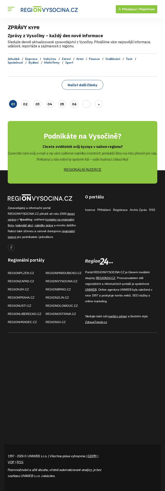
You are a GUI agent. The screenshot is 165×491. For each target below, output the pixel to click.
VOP (11, 462)
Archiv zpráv (138, 210)
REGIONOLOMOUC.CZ (62, 305)
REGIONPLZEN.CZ (21, 273)
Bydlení (33, 62)
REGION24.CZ (56, 322)
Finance (94, 59)
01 (13, 104)
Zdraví (66, 59)
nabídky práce (44, 225)
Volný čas (49, 59)
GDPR (92, 456)
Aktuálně (13, 59)
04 (49, 104)
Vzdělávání (112, 59)
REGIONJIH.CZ (18, 289)
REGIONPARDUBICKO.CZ (64, 273)
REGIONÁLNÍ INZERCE (82, 170)
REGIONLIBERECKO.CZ (24, 314)
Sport (69, 62)
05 (62, 104)
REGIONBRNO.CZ (58, 289)
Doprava (31, 59)
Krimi (79, 59)
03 (37, 104)
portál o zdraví (117, 316)
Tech (129, 59)
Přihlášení (104, 210)
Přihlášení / (129, 9)
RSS (152, 210)
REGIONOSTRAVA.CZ (61, 314)
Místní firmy (52, 62)
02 (25, 104)
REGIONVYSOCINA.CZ (62, 281)
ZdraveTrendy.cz (96, 322)
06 (74, 104)
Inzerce (90, 210)
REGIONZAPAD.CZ (21, 281)
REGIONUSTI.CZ (19, 305)
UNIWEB (90, 289)
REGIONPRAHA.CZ (21, 297)
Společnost (15, 62)
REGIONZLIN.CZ (57, 297)
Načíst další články (82, 85)
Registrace (147, 9)
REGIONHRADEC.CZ (22, 322)
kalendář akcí (24, 225)
